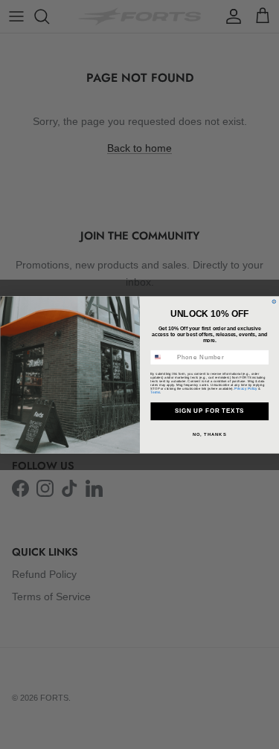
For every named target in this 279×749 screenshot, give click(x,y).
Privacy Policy (245, 388)
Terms (155, 391)
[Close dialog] (273, 301)
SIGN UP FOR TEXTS (209, 411)
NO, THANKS (209, 434)
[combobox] (161, 357)
